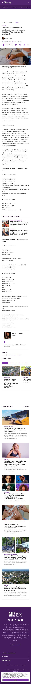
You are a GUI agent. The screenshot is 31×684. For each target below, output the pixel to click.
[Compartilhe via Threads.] (20, 45)
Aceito (15, 680)
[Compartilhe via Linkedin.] (28, 45)
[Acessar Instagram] (4, 342)
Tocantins (14, 7)
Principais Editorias (9, 653)
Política (20, 7)
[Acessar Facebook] (16, 620)
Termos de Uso (8, 665)
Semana (12, 363)
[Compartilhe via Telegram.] (24, 45)
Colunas (5, 657)
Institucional (6, 660)
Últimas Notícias (5, 7)
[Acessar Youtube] (19, 620)
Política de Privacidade (20, 665)
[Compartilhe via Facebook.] (16, 45)
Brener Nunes (8, 38)
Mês (19, 363)
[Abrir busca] (28, 2)
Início (3, 22)
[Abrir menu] (2, 2)
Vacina (19, 355)
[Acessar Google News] (22, 620)
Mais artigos (26, 406)
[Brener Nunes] (3, 38)
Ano (26, 363)
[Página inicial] (15, 614)
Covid (9, 355)
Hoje (5, 363)
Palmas (17, 22)
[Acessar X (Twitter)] (9, 620)
